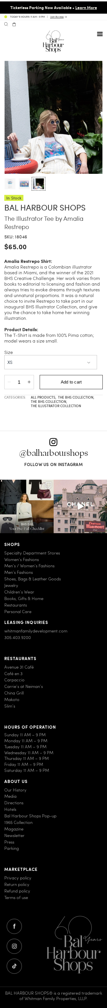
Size (8, 352)
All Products (43, 397)
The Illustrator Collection (56, 406)
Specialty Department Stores (32, 553)
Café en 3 (13, 673)
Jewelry (11, 585)
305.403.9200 (17, 637)
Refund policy (17, 891)
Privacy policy (17, 878)
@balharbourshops (53, 453)
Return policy (16, 884)
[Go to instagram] (14, 946)
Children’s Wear (19, 592)
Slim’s (9, 706)
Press (9, 842)
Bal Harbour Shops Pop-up (30, 816)
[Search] (6, 24)
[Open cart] (14, 24)
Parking (11, 848)
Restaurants (15, 605)
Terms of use (16, 897)
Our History (15, 790)
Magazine (13, 829)
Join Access (57, 16)
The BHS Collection (76, 397)
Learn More (86, 7)
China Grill (14, 693)
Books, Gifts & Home (23, 598)
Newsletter (14, 835)
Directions (13, 802)
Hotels (10, 809)
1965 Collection (18, 822)
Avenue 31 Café (19, 667)
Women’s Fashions (21, 559)
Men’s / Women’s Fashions (29, 565)
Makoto (11, 699)
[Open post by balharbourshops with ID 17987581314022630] (27, 506)
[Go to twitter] (14, 966)
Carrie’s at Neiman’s (23, 686)
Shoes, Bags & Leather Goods (32, 579)
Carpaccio (14, 680)
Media (10, 796)
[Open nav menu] (100, 33)
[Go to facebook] (14, 926)
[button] (10, 184)
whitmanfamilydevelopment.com (35, 631)
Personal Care (17, 611)
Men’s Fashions (18, 572)
